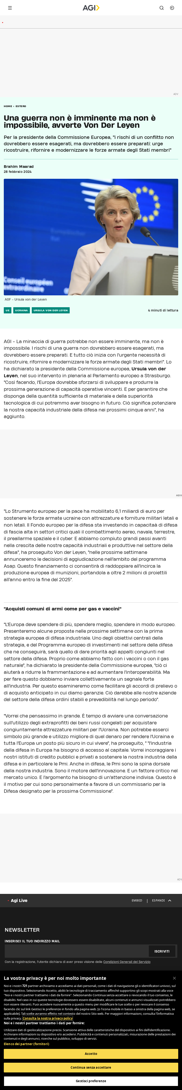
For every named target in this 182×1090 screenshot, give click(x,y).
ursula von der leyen (51, 310)
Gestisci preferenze (91, 1081)
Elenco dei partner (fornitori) (26, 1044)
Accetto (91, 1054)
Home (8, 106)
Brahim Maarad (19, 166)
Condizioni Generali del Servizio (126, 962)
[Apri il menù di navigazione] (10, 7)
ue (7, 310)
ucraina (21, 310)
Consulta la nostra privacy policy (48, 1018)
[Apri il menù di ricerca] (161, 7)
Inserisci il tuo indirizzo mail (32, 941)
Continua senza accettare (91, 1067)
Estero (21, 106)
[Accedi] (172, 7)
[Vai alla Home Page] (91, 8)
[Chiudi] (174, 978)
